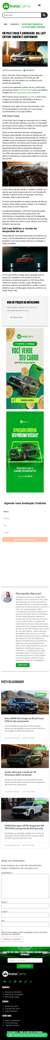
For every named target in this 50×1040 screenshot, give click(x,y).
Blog (5, 24)
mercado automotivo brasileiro (26, 92)
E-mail (4, 911)
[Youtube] (20, 981)
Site (3, 921)
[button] (39, 5)
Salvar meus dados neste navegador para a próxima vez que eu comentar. (24, 933)
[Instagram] (10, 981)
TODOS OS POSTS (22, 665)
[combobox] (21, 15)
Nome (4, 902)
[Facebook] (4, 981)
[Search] (44, 15)
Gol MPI (30, 97)
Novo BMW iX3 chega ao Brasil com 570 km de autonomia (24, 720)
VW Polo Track (25, 90)
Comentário (7, 873)
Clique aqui (17, 317)
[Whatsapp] (30, 981)
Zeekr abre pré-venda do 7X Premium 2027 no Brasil (20, 773)
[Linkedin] (15, 981)
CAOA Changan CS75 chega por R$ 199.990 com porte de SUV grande (24, 827)
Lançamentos (14, 24)
